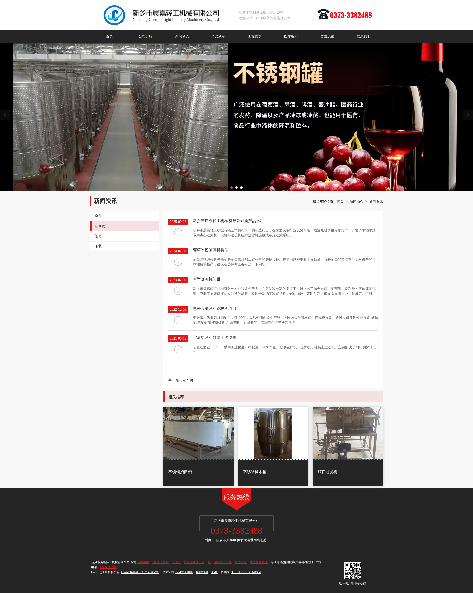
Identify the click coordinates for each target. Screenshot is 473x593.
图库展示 (291, 36)
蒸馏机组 (241, 562)
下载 (98, 246)
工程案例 (255, 36)
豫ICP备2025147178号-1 (246, 572)
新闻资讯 (376, 201)
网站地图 (202, 572)
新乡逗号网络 (184, 572)
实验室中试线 (223, 562)
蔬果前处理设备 (194, 562)
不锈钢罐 (143, 562)
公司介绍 (145, 36)
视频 (98, 236)
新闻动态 (182, 36)
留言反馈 (327, 36)
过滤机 (176, 562)
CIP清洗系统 (160, 562)
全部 (98, 216)
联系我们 (364, 36)
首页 (109, 36)
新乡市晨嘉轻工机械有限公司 (140, 572)
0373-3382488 (108, 567)
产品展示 (218, 36)
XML (214, 572)
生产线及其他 (259, 562)
